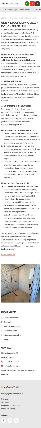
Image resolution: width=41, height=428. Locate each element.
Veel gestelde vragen (12, 326)
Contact (7, 322)
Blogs (6, 18)
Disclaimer (5, 402)
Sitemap (4, 399)
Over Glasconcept (11, 318)
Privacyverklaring (8, 409)
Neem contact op (8, 255)
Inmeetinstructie (10, 331)
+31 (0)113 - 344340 (12, 362)
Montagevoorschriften (13, 335)
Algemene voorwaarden (10, 405)
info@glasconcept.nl (13, 366)
